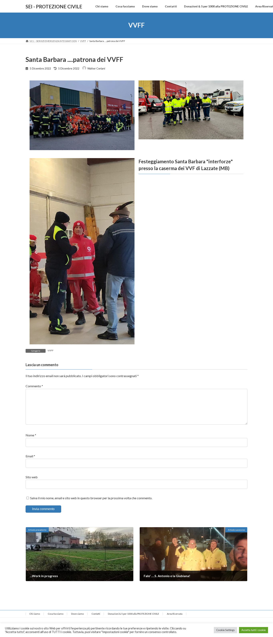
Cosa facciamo (55, 613)
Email (30, 456)
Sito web (32, 477)
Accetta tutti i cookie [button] (253, 630)
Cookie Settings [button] (225, 630)
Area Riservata (174, 613)
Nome (31, 435)
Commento (34, 386)
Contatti (96, 613)
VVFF (51, 350)
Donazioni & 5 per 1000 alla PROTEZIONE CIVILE (133, 613)
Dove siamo (77, 613)
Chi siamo (34, 613)
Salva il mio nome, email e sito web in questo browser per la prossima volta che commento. (91, 498)
